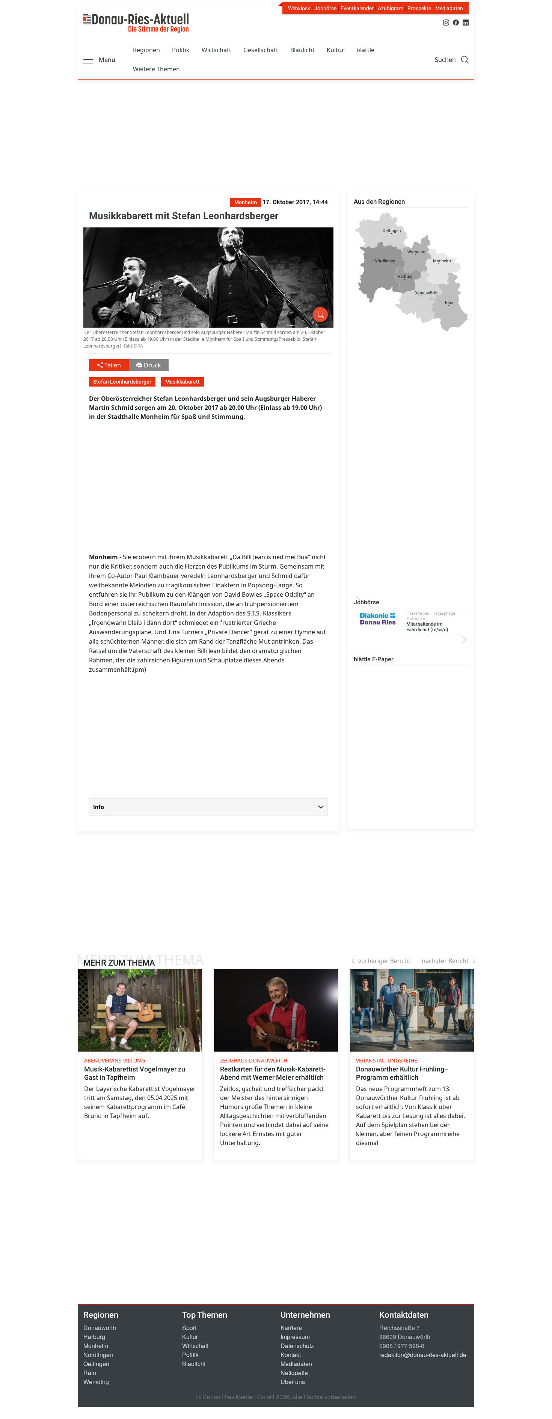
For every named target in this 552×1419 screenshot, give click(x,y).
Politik (181, 50)
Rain (89, 1372)
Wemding (96, 1381)
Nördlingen (98, 1354)
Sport (189, 1327)
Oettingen (96, 1363)
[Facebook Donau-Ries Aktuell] (456, 22)
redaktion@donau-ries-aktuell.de (422, 1354)
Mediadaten (449, 8)
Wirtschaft (216, 50)
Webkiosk (299, 8)
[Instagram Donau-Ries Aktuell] (446, 22)
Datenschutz (297, 1345)
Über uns (293, 1381)
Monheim (95, 1345)
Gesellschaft (260, 50)
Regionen (146, 50)
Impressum (295, 1336)
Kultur (335, 50)
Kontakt (291, 1354)
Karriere (291, 1327)
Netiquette (294, 1372)
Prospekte (419, 8)
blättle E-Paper (374, 659)
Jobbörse (325, 8)
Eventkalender (357, 8)
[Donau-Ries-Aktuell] (136, 23)
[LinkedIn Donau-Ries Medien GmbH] (466, 22)
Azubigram (390, 8)
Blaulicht (302, 50)
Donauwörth (99, 1327)
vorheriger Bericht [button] (384, 961)
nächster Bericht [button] (445, 961)
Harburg (94, 1336)
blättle (365, 50)
